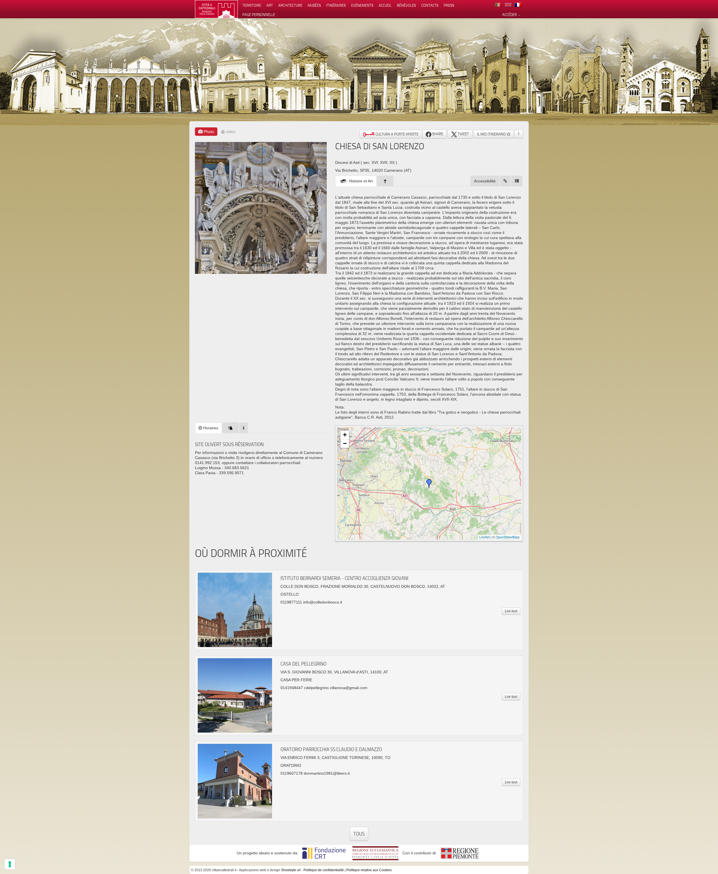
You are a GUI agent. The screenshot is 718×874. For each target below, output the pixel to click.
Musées (314, 5)
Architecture (290, 5)
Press (449, 5)
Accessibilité (485, 181)
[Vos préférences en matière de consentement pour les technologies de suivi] (9, 864)
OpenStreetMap (508, 537)
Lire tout (511, 611)
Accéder (510, 14)
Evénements (362, 5)
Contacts (429, 5)
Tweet (463, 133)
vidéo (230, 131)
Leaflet (484, 537)
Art (269, 5)
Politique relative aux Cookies (369, 870)
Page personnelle (258, 14)
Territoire (251, 5)
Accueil (385, 5)
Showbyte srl (291, 870)
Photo (208, 131)
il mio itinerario (492, 134)
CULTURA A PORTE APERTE (396, 134)
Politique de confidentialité (323, 870)
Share (437, 133)
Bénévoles (406, 5)
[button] (429, 483)
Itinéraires (336, 5)
